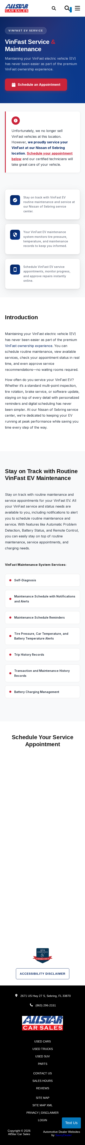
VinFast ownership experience (28, 346)
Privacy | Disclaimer (42, 1112)
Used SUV (42, 1056)
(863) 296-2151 (45, 1005)
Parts (42, 1063)
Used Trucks (42, 1049)
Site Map (42, 1097)
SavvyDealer (63, 1135)
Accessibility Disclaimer (42, 973)
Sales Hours (42, 1080)
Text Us (71, 1123)
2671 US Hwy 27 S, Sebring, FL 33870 (45, 995)
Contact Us (42, 1073)
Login (42, 1120)
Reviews (42, 1088)
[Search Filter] (68, 9)
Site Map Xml (42, 1105)
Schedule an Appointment (39, 84)
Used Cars (42, 1041)
